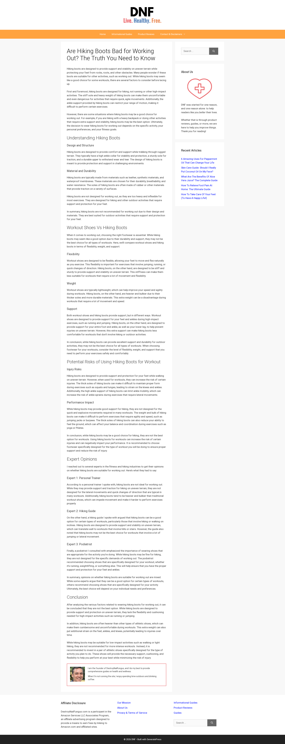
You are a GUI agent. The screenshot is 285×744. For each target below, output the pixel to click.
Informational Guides (122, 34)
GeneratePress (154, 739)
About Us (122, 707)
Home (103, 34)
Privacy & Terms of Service (132, 712)
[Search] (213, 51)
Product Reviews (146, 34)
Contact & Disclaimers (171, 34)
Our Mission (124, 702)
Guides (178, 712)
